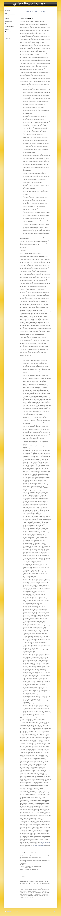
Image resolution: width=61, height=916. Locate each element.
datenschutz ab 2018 (45, 842)
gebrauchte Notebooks (43, 843)
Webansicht (53, 913)
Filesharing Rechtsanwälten (38, 845)
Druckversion (10, 911)
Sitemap (16, 911)
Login (54, 911)
